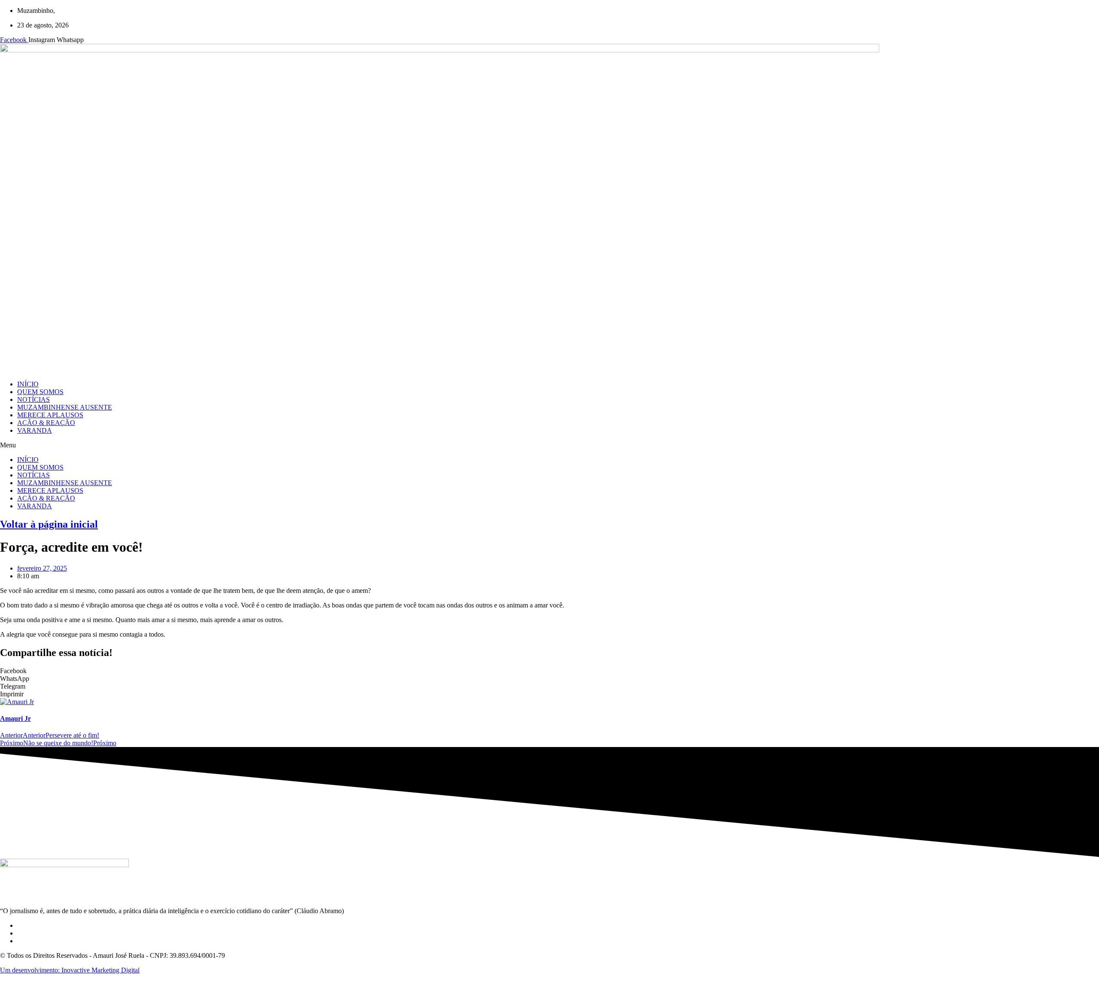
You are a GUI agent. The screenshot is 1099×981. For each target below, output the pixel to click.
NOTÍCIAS (33, 399)
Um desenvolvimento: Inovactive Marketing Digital (70, 970)
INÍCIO (28, 384)
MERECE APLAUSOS (50, 415)
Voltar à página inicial (49, 524)
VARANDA (34, 430)
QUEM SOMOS (40, 391)
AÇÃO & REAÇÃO (46, 422)
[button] (549, 445)
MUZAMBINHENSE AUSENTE (64, 407)
